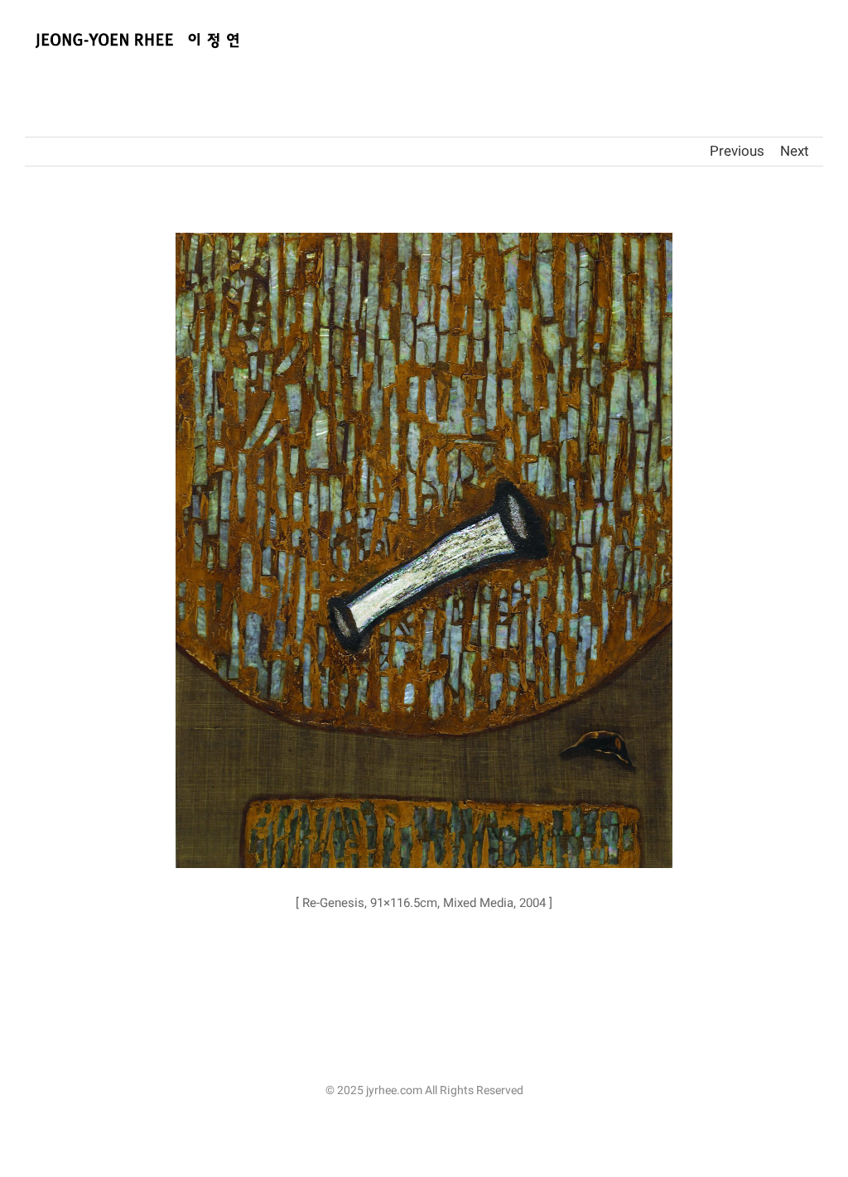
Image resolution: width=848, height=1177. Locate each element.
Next (794, 151)
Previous (737, 151)
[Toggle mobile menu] (816, 39)
